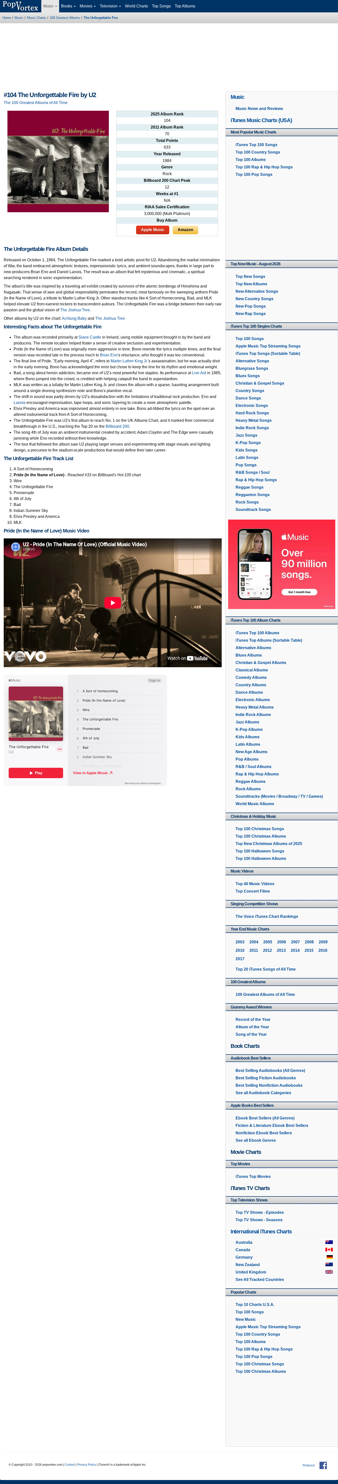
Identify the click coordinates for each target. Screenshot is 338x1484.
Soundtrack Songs (253, 509)
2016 (322, 950)
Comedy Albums (251, 677)
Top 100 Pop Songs (254, 174)
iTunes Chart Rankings (267, 916)
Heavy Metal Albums (255, 707)
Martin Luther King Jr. (129, 361)
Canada (243, 1250)
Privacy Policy (86, 1464)
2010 (240, 950)
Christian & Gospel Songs (260, 383)
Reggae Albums (251, 781)
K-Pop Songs (248, 443)
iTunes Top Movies (253, 1176)
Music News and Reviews (259, 108)
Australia (244, 1242)
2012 (267, 950)
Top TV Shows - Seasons (259, 1220)
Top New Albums (251, 284)
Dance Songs (248, 398)
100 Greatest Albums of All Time (265, 994)
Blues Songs (248, 376)
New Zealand (248, 1265)
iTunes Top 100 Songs (256, 145)
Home (6, 18)
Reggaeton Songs (253, 495)
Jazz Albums (247, 722)
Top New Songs (250, 276)
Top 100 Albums (251, 160)
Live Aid (199, 373)
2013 (281, 950)
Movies (86, 6)
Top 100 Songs (250, 339)
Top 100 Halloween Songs (260, 851)
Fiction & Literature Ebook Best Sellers (272, 1125)
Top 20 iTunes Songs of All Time (266, 969)
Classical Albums (252, 670)
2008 (309, 942)
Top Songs (161, 6)
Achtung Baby (74, 318)
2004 (253, 942)
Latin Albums (248, 744)
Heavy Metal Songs (254, 420)
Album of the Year (252, 1027)
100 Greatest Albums (65, 18)
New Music (246, 1319)
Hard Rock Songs (252, 413)
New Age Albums (251, 752)
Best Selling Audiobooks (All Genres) (270, 1070)
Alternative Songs (252, 361)
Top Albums (185, 6)
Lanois (19, 402)
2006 (281, 942)
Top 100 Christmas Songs (260, 829)
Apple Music (152, 230)
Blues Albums (249, 655)
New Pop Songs (251, 306)
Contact (70, 1464)
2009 (323, 942)
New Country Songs (254, 299)
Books (67, 6)
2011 (253, 950)
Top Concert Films (253, 891)
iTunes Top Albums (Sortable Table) (269, 640)
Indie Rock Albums (253, 715)
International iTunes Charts (261, 1231)
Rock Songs (247, 502)
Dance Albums (249, 692)
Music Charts (36, 18)
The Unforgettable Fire (101, 18)
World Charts (136, 6)
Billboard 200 (117, 426)
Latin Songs (247, 457)
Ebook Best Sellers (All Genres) (265, 1118)
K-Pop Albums (249, 729)
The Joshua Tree (110, 318)
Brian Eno (109, 355)
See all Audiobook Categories (263, 1093)
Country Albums (251, 685)
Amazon (185, 230)
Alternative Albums (253, 648)
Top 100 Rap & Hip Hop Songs (264, 167)
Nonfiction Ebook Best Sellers (264, 1133)
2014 (295, 950)
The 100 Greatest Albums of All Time (36, 103)
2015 (309, 950)
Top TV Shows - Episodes (260, 1212)
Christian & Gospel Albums (261, 663)
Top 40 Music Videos (255, 884)
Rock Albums (248, 789)
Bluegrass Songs (252, 368)
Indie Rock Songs (252, 428)
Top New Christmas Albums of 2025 (269, 844)
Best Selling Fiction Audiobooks (266, 1078)
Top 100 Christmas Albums (261, 836)
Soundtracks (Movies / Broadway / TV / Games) (279, 796)
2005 (267, 942)
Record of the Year (253, 1019)
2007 (295, 942)
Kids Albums (248, 737)
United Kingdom (251, 1272)
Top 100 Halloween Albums (261, 858)
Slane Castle (89, 337)
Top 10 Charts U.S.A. (255, 1304)
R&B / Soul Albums (253, 767)
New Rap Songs (251, 314)
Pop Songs (246, 465)
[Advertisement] (169, 58)
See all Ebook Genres (256, 1140)
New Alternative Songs (257, 291)
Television (109, 6)
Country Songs (250, 391)
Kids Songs (247, 450)
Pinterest (308, 1465)
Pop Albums (247, 759)
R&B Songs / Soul (252, 472)
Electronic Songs (252, 405)
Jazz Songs (246, 435)
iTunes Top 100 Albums (257, 633)
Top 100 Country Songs (258, 152)
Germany (244, 1257)
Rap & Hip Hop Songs (256, 480)
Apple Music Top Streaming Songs (268, 346)
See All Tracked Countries (260, 1279)
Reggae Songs (250, 487)
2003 (240, 942)
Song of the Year (251, 1034)
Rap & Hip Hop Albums (257, 774)
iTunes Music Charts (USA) (261, 120)
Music (49, 6)
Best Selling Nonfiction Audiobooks (269, 1085)
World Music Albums (255, 804)
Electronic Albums (253, 700)
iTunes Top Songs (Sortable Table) (268, 353)
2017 (240, 959)
